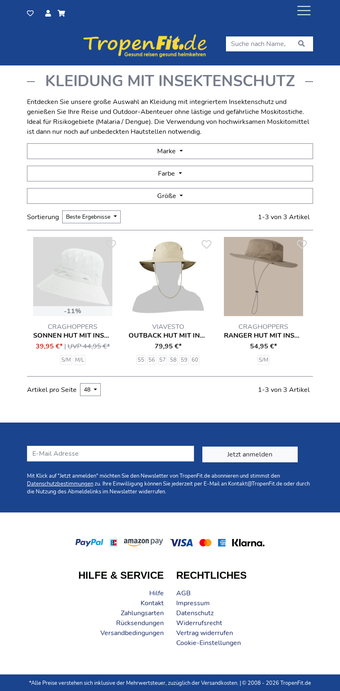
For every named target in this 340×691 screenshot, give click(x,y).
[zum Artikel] (72, 276)
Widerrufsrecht (199, 623)
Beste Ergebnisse (89, 217)
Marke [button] (167, 151)
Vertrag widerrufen (204, 633)
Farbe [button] (167, 173)
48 (88, 390)
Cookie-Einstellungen (208, 643)
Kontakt (152, 603)
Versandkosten (219, 683)
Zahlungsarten (142, 613)
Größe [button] (167, 196)
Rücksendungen (140, 623)
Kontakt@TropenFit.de (255, 484)
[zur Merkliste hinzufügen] (110, 244)
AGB (183, 593)
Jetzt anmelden (249, 454)
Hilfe (156, 593)
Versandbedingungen (132, 633)
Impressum (193, 603)
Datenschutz (195, 613)
